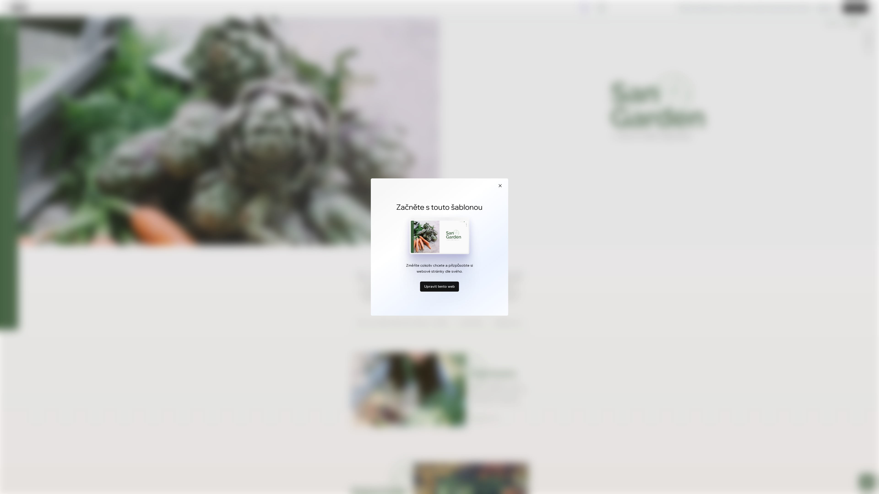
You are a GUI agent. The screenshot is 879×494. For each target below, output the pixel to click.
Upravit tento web (439, 286)
